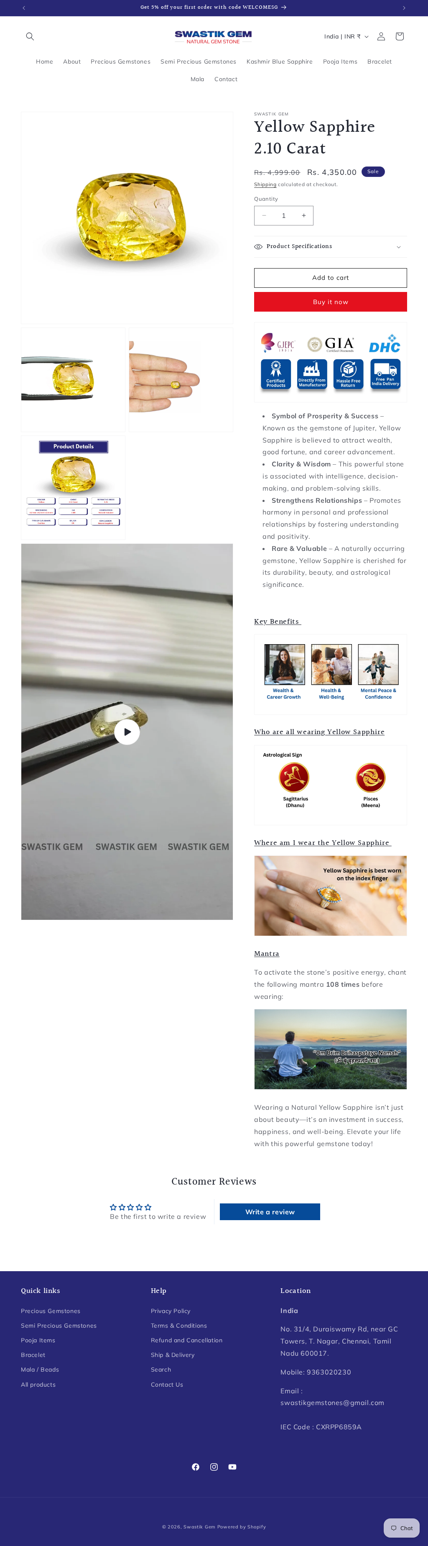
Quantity (266, 198)
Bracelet (33, 1355)
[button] (30, 36)
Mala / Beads (40, 1369)
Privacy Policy (171, 1311)
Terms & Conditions (179, 1325)
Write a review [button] (270, 1212)
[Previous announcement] (24, 8)
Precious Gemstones (51, 1311)
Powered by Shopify (241, 1527)
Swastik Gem (199, 1527)
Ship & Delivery (173, 1355)
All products (38, 1384)
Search (161, 1369)
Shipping (265, 184)
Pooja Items (38, 1340)
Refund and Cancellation (187, 1340)
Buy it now (331, 302)
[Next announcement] (404, 8)
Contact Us (167, 1384)
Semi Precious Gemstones (59, 1325)
